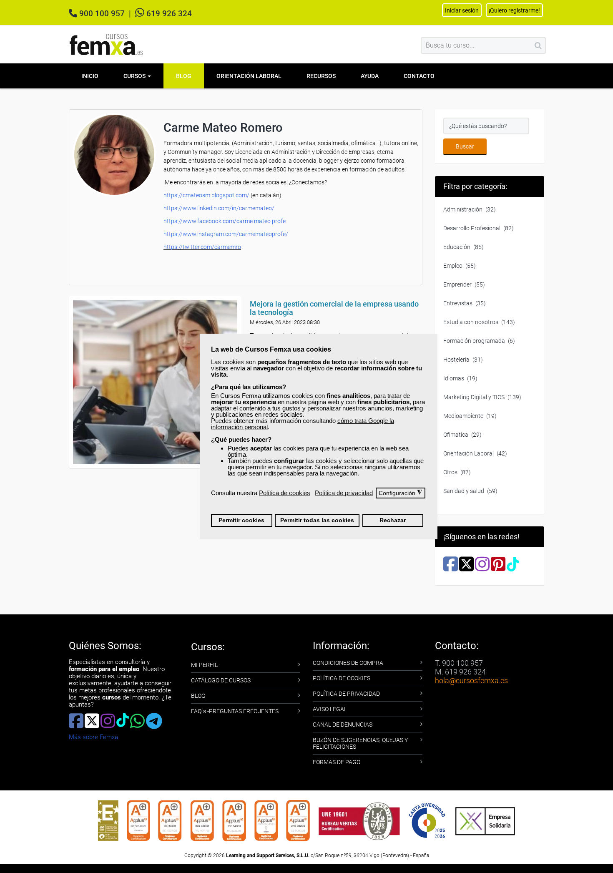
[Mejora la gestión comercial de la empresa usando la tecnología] (155, 382)
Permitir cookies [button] (241, 520)
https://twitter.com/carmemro (202, 247)
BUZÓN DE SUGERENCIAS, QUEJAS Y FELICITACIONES (360, 743)
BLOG (198, 695)
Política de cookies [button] (284, 492)
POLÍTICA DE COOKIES (341, 678)
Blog (183, 76)
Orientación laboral (248, 76)
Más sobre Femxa (93, 737)
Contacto (419, 76)
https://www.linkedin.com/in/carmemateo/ (218, 208)
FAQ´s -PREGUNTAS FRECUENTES (235, 711)
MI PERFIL (204, 665)
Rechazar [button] (392, 520)
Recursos (321, 76)
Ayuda (370, 76)
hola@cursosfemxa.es (471, 680)
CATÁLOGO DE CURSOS (221, 680)
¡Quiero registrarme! (514, 10)
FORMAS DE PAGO (336, 762)
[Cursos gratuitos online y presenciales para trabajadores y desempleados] (106, 44)
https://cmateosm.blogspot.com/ (206, 195)
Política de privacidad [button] (344, 492)
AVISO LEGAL (330, 709)
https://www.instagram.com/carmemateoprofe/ (225, 234)
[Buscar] (538, 45)
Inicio (89, 76)
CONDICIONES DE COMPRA (348, 662)
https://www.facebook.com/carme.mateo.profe (224, 221)
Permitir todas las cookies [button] (317, 520)
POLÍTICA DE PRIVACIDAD (346, 693)
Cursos (135, 76)
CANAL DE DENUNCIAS (342, 724)
